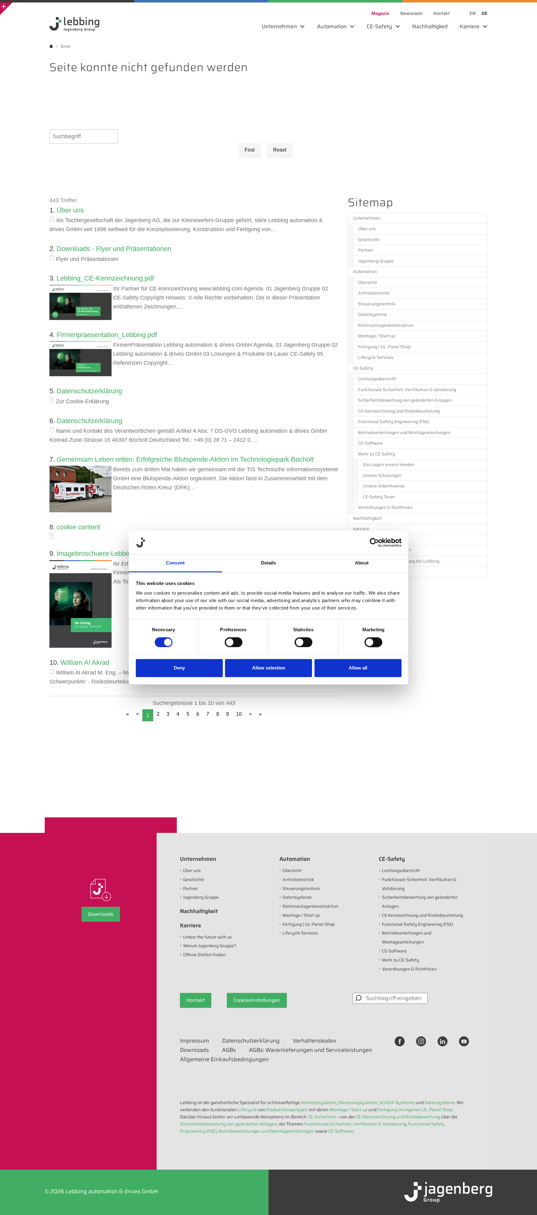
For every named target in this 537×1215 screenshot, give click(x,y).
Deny (179, 668)
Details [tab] (268, 563)
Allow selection (268, 668)
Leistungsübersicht (377, 378)
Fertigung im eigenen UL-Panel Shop (414, 1109)
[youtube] (464, 1041)
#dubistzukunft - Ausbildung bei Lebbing (398, 561)
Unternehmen (366, 218)
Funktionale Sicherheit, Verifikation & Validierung (407, 389)
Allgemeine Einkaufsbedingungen (224, 1059)
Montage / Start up (376, 335)
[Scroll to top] (524, 1202)
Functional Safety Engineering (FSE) (393, 421)
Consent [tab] (175, 563)
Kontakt (195, 1000)
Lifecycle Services (375, 357)
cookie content (78, 527)
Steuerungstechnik (377, 303)
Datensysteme (372, 314)
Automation (365, 271)
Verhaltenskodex (314, 1040)
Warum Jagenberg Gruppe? (384, 550)
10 (239, 714)
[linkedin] (443, 1041)
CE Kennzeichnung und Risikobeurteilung (422, 915)
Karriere (361, 528)
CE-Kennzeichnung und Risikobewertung (398, 1116)
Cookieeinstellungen (256, 1000)
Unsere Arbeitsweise (384, 485)
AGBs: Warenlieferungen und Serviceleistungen (310, 1050)
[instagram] (421, 1041)
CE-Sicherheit (322, 1116)
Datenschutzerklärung (89, 391)
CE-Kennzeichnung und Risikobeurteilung (399, 411)
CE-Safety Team (379, 496)
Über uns (70, 210)
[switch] (233, 642)
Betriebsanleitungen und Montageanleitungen (404, 432)
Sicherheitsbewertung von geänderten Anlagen (405, 400)
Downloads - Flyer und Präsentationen (114, 249)
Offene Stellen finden (379, 571)
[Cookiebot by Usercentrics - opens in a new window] (374, 542)
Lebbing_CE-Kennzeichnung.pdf (105, 278)
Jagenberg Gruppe (376, 261)
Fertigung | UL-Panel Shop (308, 924)
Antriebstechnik (374, 293)
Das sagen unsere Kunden (388, 464)
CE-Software (370, 443)
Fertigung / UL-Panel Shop (384, 346)
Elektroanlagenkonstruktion (386, 325)
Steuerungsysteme (357, 1102)
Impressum (194, 1040)
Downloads (100, 914)
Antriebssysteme (318, 1102)
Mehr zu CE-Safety (376, 453)
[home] (51, 46)
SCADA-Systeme (396, 1102)
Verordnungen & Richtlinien (385, 507)
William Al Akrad (84, 662)
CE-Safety (363, 368)
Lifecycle (247, 1109)
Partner (365, 250)
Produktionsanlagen (287, 1109)
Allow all (358, 668)
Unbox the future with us (382, 539)
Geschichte (368, 239)
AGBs (229, 1050)
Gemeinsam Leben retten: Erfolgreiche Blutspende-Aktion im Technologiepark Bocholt (185, 459)
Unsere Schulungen (382, 475)
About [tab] (362, 563)
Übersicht (367, 282)
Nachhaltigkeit (367, 518)
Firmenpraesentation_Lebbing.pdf (107, 335)
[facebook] (400, 1041)
